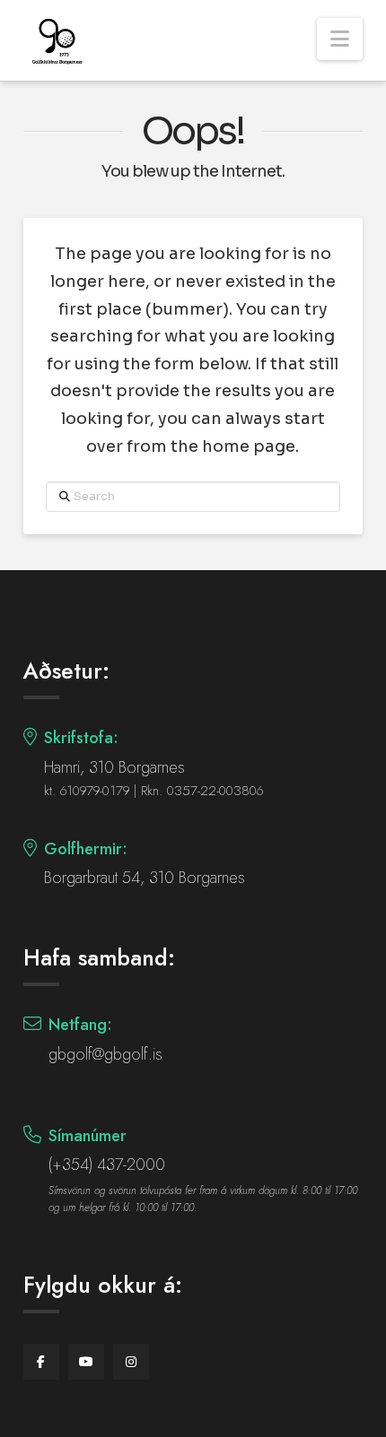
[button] (340, 39)
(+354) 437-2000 (106, 1164)
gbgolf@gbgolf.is (105, 1054)
